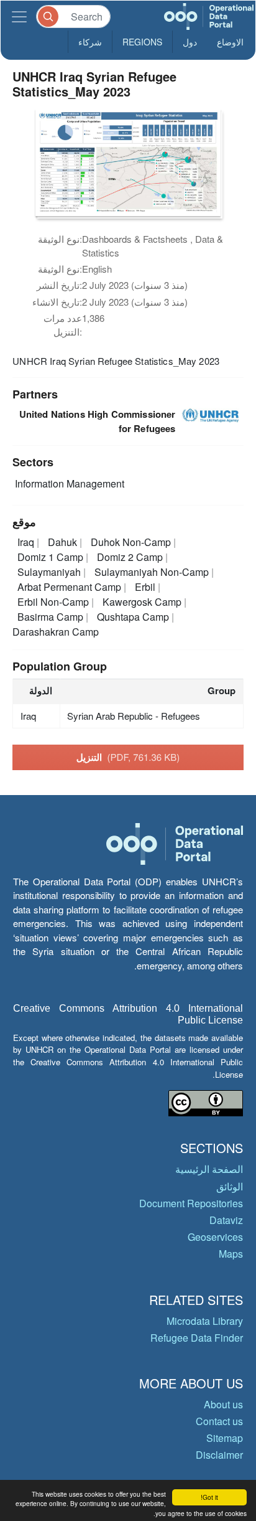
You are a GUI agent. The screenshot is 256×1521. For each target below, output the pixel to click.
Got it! (209, 1497)
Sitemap (224, 1438)
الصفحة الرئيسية (209, 1169)
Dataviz (226, 1220)
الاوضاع (230, 41)
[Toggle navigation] (19, 16)
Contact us (219, 1421)
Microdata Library (205, 1321)
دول (190, 41)
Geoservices (215, 1237)
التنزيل (128, 757)
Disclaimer (219, 1455)
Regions (142, 41)
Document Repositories (191, 1203)
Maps (231, 1253)
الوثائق (229, 1186)
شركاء (90, 41)
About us (223, 1404)
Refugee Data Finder (196, 1337)
